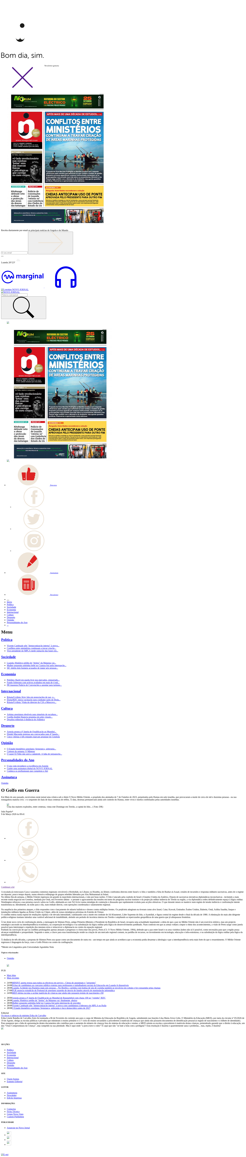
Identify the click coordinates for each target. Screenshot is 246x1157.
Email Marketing (8, 1152)
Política (6, 639)
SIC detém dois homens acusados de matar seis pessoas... (32, 668)
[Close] (22, 87)
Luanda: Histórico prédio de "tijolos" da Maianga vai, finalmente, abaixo (44, 1000)
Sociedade (8, 657)
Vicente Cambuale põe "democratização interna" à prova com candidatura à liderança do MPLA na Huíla (59, 1005)
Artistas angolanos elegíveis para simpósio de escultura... (32, 714)
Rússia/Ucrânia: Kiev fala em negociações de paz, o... (31, 697)
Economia (8, 674)
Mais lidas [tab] (11, 975)
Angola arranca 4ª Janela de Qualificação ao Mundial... (31, 731)
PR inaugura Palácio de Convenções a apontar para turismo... (34, 685)
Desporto (7, 725)
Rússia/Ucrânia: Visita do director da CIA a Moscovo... (31, 702)
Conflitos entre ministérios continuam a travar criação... (31, 648)
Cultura (7, 708)
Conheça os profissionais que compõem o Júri (27, 771)
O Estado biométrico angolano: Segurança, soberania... (31, 749)
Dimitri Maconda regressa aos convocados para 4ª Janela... (33, 734)
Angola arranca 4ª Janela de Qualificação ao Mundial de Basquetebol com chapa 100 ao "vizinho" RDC (59, 998)
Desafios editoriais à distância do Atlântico (26, 719)
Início (9, 602)
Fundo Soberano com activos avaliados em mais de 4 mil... (33, 682)
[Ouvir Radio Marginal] (44, 287)
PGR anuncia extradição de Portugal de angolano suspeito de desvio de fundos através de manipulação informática (63, 990)
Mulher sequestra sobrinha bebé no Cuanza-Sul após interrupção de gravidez (46, 1003)
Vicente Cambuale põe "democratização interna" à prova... (33, 645)
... (8, 625)
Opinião (7, 743)
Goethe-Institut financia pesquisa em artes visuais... (30, 717)
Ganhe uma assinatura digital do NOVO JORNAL (30, 768)
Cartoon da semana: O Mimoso (21, 751)
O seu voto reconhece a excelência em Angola (27, 766)
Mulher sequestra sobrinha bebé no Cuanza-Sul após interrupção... (36, 665)
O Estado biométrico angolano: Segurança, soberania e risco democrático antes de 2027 (51, 1008)
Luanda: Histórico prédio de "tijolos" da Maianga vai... (31, 663)
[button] (32, 485)
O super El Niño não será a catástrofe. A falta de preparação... (34, 754)
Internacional (11, 691)
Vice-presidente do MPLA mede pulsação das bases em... (32, 651)
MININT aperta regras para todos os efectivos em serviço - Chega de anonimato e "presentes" (54, 983)
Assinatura (9, 777)
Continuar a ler (8, 887)
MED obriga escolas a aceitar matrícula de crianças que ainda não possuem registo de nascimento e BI (57, 993)
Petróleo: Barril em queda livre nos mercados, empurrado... (33, 680)
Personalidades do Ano (17, 760)
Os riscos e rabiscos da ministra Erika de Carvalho (23, 1015)
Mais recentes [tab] (13, 978)
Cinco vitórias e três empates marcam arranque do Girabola (33, 737)
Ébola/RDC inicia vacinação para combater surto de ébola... (34, 700)
